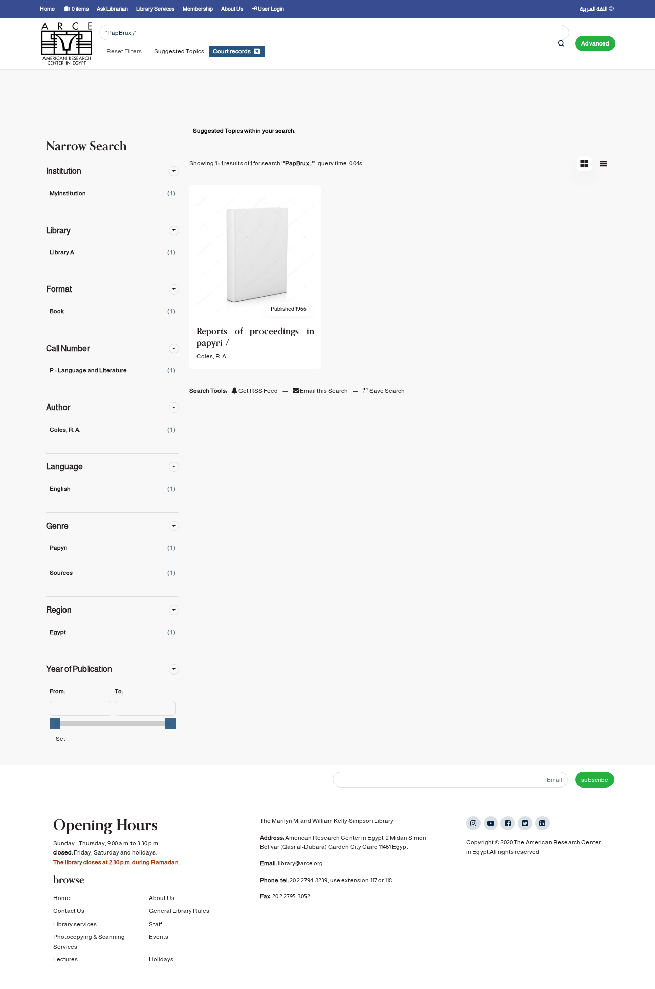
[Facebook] (507, 823)
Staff (155, 924)
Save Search (386, 390)
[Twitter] (525, 823)
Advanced (595, 43)
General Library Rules (179, 910)
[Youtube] (491, 823)
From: (57, 691)
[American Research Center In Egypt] (66, 43)
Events (158, 936)
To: (119, 691)
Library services (75, 924)
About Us (161, 898)
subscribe (594, 779)
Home (61, 898)
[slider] (55, 723)
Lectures (65, 959)
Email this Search (324, 390)
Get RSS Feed (257, 390)
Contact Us (68, 910)
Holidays (161, 959)
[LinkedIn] (542, 823)
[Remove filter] (257, 51)
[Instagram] (473, 823)
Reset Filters (124, 51)
